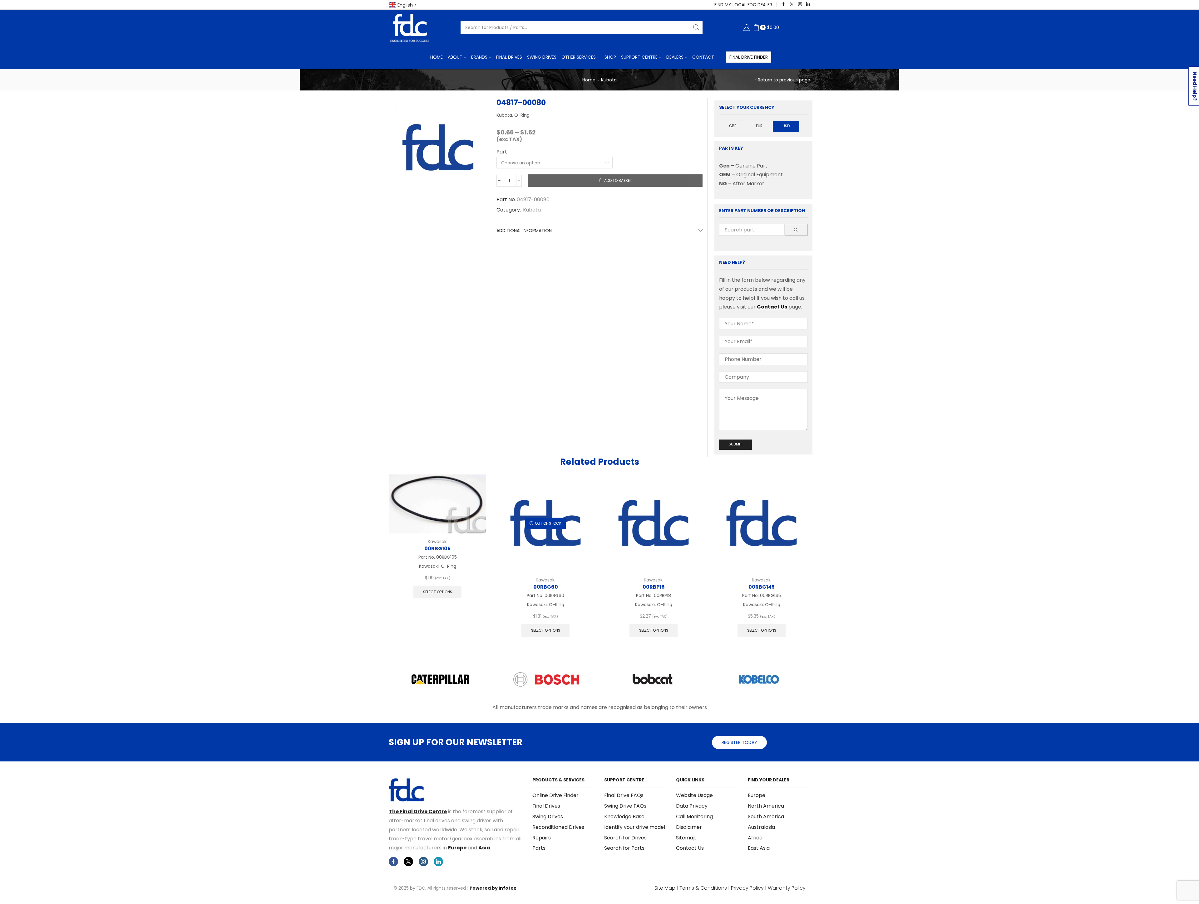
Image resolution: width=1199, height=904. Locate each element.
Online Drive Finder (555, 795)
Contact (703, 57)
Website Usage (694, 795)
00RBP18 (654, 587)
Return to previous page (784, 80)
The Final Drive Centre (418, 811)
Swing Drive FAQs (625, 805)
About (455, 57)
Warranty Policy (787, 888)
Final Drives (509, 57)
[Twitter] (792, 4)
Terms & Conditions (703, 888)
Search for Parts (624, 848)
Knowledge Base (624, 816)
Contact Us (772, 306)
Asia (484, 847)
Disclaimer (689, 827)
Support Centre (639, 57)
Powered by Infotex (493, 888)
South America (766, 816)
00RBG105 (437, 548)
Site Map (664, 888)
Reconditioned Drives (558, 827)
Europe (457, 847)
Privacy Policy (747, 888)
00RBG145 (761, 587)
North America (766, 805)
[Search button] (696, 27)
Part (501, 151)
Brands (479, 57)
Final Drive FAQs (624, 795)
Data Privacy (692, 805)
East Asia (759, 848)
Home (436, 57)
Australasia (761, 827)
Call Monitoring (694, 816)
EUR (759, 126)
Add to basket (618, 180)
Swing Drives (541, 57)
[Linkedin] (808, 4)
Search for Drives (625, 837)
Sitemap (686, 837)
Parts (538, 848)
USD (786, 126)
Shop (610, 57)
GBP (732, 126)
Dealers (674, 57)
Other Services (578, 57)
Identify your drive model (634, 827)
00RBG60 (545, 587)
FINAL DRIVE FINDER (748, 57)
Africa (755, 837)
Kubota (609, 80)
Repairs (541, 837)
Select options (437, 592)
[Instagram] (800, 4)
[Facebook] (784, 4)
